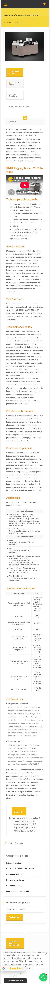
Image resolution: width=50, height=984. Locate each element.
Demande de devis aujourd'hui (14, 943)
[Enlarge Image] (25, 58)
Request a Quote (15, 72)
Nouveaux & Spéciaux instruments (20, 869)
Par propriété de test (14, 874)
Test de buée (23, 106)
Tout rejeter (12, 976)
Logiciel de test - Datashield (17, 891)
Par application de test (15, 880)
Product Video (14, 84)
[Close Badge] (25, 966)
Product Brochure (14, 95)
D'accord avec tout (15, 981)
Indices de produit (13, 863)
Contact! (18, 812)
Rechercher (14, 917)
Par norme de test (13, 886)
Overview (12, 122)
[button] (43, 977)
